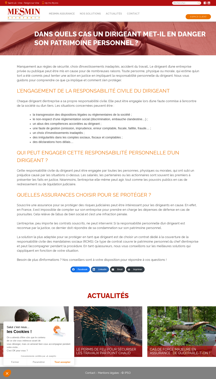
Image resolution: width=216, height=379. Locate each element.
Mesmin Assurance (62, 13)
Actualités (114, 13)
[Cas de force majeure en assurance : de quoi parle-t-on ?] (181, 331)
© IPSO (126, 372)
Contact (133, 13)
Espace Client (198, 16)
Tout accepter (62, 362)
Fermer (15, 362)
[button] (7, 373)
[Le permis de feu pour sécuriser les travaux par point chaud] (108, 331)
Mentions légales (108, 372)
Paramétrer (39, 362)
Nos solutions (90, 13)
